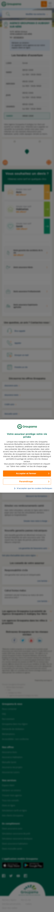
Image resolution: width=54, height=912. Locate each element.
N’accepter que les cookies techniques (28, 488)
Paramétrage (26, 481)
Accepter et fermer (26, 473)
